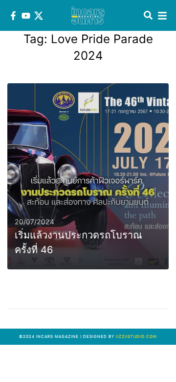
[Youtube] (26, 15)
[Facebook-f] (13, 15)
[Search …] (148, 16)
